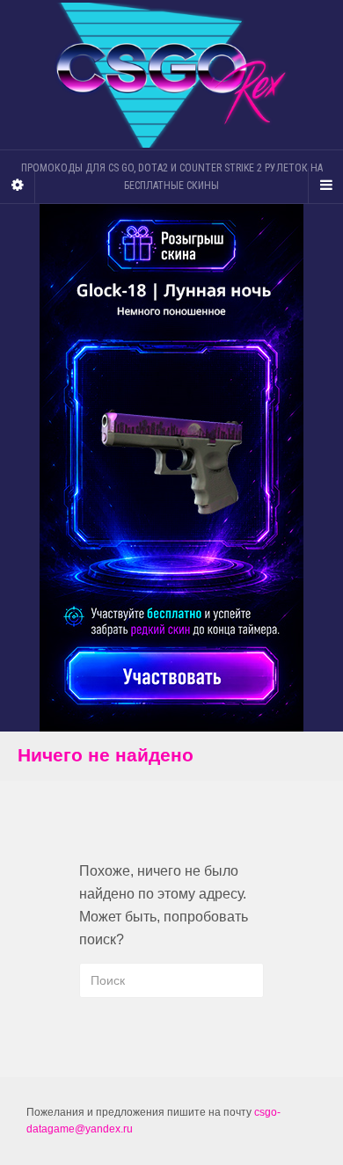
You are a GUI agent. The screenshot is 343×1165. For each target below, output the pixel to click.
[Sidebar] (17, 185)
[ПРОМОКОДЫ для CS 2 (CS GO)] (171, 75)
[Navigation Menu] (325, 185)
